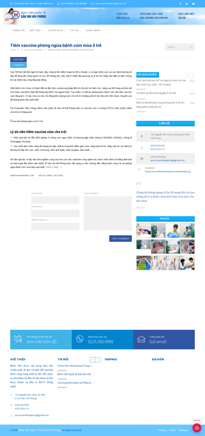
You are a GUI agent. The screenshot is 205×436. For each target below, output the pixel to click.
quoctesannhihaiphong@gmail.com (110, 4)
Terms (172, 430)
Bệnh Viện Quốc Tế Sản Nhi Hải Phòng (40, 430)
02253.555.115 (158, 149)
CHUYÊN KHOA (55, 30)
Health (41, 176)
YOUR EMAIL (36, 207)
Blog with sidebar (33, 50)
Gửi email (157, 341)
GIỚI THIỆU (35, 30)
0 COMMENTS (18, 65)
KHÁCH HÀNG (93, 30)
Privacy (162, 430)
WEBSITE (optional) (39, 220)
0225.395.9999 (100, 341)
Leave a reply (51, 166)
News (49, 176)
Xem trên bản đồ (41, 341)
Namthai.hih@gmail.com (22, 176)
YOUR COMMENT (91, 193)
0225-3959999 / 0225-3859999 (74, 4)
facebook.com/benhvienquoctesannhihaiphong (167, 171)
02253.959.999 (158, 145)
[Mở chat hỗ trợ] (196, 427)
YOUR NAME (36, 193)
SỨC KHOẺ (58, 176)
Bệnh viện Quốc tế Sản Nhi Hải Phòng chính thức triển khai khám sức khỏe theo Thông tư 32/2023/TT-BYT (75, 374)
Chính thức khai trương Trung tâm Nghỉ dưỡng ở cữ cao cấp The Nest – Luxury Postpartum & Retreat (75, 366)
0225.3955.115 (22, 408)
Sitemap (183, 430)
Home (13, 50)
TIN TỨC (74, 30)
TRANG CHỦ (19, 30)
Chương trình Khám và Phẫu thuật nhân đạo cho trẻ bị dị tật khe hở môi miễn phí (75, 383)
